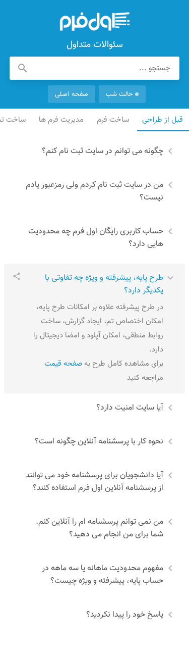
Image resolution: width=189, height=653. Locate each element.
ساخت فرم (113, 120)
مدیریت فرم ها (62, 120)
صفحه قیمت (63, 364)
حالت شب (119, 94)
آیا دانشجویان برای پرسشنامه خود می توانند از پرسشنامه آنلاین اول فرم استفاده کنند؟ (94, 481)
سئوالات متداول (94, 21)
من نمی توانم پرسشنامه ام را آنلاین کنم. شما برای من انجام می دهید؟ (99, 528)
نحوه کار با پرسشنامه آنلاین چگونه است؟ (99, 441)
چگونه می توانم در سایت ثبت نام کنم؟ (102, 151)
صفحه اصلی (71, 94)
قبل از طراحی (163, 120)
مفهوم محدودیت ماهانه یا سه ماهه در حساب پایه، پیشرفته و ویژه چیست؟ (102, 574)
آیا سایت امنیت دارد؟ (129, 407)
